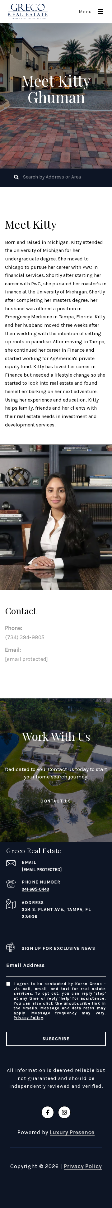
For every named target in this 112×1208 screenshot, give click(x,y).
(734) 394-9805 (24, 637)
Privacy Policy (28, 1017)
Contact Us (56, 801)
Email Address (25, 965)
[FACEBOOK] (47, 1112)
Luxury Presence (72, 1132)
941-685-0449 (35, 889)
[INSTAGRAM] (64, 1112)
